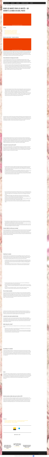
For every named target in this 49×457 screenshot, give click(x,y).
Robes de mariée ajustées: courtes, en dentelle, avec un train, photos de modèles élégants (7, 447)
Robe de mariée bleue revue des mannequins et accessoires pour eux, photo (27, 446)
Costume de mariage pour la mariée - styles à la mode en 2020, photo (17, 444)
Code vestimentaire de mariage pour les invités (11, 31)
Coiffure (31, 3)
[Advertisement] (17, 19)
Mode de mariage (5, 12)
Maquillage (12, 3)
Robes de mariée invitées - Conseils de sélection (11, 30)
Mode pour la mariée (7, 449)
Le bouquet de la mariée (24, 3)
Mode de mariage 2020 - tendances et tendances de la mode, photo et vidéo (14, 421)
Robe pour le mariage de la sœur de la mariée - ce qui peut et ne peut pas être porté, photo (16, 420)
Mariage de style (6, 3)
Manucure (17, 3)
